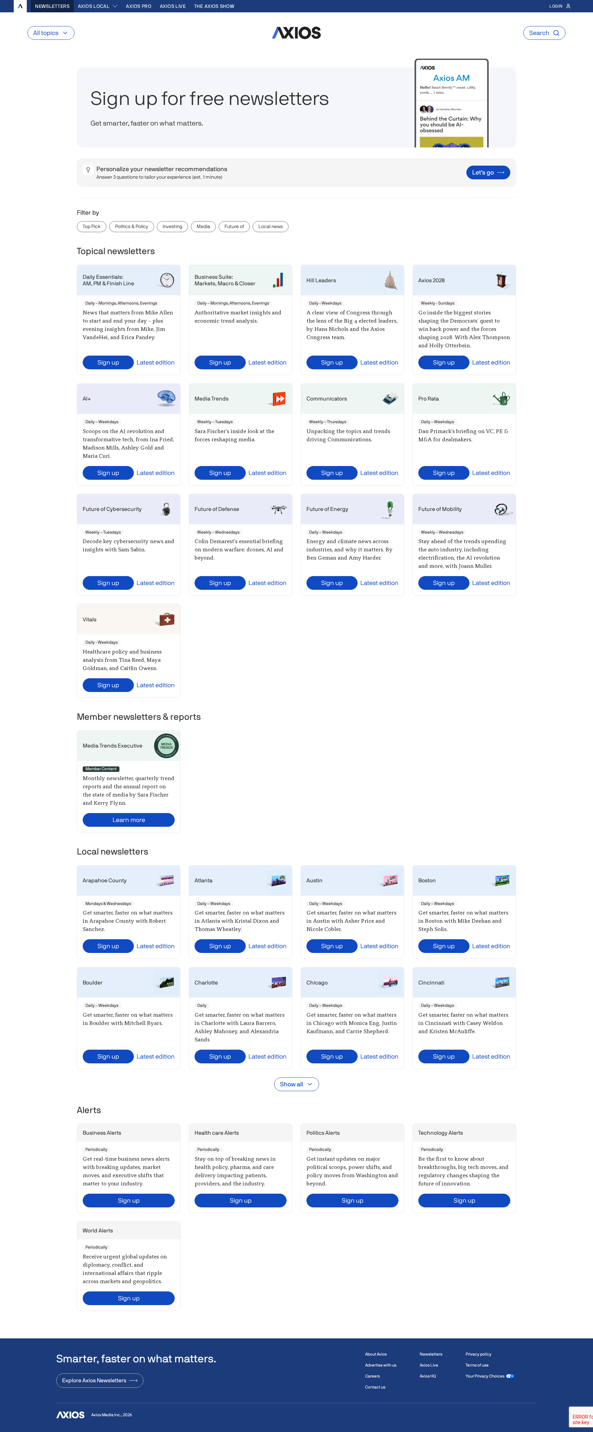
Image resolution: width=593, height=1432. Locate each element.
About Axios (376, 1354)
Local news (270, 226)
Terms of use (477, 1365)
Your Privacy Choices (485, 1376)
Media (203, 226)
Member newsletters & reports (139, 717)
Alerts (89, 1110)
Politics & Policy (131, 226)
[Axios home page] (20, 6)
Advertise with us (380, 1365)
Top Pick (92, 226)
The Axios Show (214, 6)
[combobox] (98, 6)
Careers (372, 1376)
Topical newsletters (116, 251)
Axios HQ (428, 1376)
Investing (172, 226)
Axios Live (173, 6)
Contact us (375, 1387)
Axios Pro (138, 6)
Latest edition (156, 362)
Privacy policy (478, 1354)
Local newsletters (112, 851)
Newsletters (52, 6)
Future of (234, 226)
